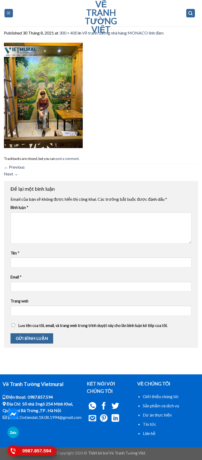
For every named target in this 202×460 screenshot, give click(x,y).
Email (16, 277)
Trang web (19, 301)
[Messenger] (13, 414)
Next (11, 173)
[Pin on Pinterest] (104, 418)
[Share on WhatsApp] (92, 406)
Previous (14, 166)
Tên (15, 253)
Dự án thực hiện (157, 414)
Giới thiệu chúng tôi (160, 396)
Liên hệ (149, 433)
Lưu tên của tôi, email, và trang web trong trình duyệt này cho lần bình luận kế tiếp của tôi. (93, 325)
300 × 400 (68, 32)
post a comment (67, 158)
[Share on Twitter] (115, 406)
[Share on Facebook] (104, 406)
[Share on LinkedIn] (115, 418)
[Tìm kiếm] (190, 13)
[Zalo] (13, 432)
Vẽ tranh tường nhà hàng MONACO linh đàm (123, 32)
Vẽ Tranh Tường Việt (101, 17)
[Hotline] (13, 451)
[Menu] (8, 13)
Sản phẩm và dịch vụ (161, 405)
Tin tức (149, 424)
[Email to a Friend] (92, 418)
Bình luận (19, 207)
